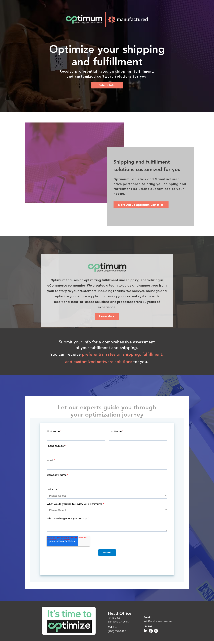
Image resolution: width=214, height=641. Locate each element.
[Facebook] (151, 631)
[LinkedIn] (146, 631)
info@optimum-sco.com (158, 621)
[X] (156, 631)
